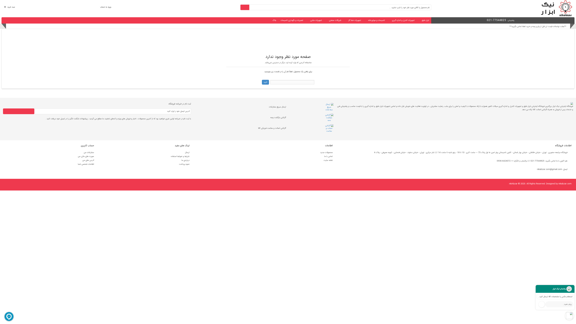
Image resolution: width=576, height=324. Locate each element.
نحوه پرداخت (184, 164)
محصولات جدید (326, 152)
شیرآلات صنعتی (335, 20)
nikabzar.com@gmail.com (549, 169)
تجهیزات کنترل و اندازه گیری (403, 20)
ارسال (187, 152)
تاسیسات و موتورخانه (376, 20)
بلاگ (274, 20)
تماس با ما (328, 156)
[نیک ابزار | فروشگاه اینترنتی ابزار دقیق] (555, 16)
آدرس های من (88, 160)
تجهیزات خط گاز (354, 20)
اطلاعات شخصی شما (86, 164)
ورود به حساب (105, 7)
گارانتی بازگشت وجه (278, 117)
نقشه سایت (328, 160)
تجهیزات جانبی (316, 20)
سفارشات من (89, 152)
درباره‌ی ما (185, 160)
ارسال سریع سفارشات (277, 107)
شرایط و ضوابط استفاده (180, 156)
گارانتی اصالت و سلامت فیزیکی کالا (272, 128)
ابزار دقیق (425, 20)
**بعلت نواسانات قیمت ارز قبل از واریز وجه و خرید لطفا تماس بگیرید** (537, 26)
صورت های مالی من (86, 156)
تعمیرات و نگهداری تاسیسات (292, 20)
